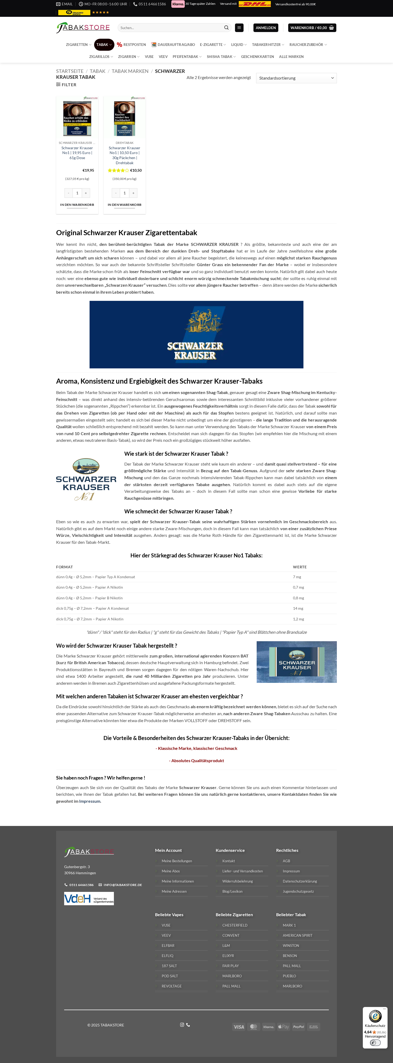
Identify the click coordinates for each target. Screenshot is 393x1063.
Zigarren (127, 56)
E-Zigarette (211, 44)
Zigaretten (77, 44)
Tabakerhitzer (266, 44)
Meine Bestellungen (177, 861)
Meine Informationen (178, 881)
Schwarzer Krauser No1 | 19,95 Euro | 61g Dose (77, 152)
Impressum (89, 801)
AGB (286, 861)
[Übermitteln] (226, 27)
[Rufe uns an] (188, 1025)
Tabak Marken (130, 71)
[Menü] (384, 1010)
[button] (239, 27)
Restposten (135, 44)
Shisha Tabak (219, 56)
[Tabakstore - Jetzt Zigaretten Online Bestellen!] (83, 27)
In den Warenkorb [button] (77, 204)
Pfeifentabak (185, 56)
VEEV (163, 56)
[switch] (375, 1043)
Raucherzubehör (306, 44)
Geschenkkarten (257, 56)
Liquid (237, 44)
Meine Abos (171, 871)
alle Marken (291, 56)
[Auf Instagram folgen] (182, 1025)
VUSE (149, 56)
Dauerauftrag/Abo (176, 44)
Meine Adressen (174, 891)
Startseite (69, 71)
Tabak (102, 44)
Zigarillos (99, 56)
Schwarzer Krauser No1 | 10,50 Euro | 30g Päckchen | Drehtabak (124, 155)
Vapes (177, 914)
